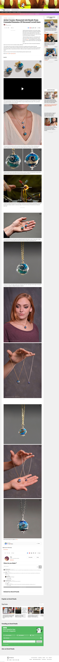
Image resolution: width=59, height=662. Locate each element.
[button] (40, 604)
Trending (6, 12)
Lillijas (8, 583)
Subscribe (39, 641)
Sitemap (31, 659)
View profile (30, 557)
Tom (6, 24)
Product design (5, 549)
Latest (10, 12)
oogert (6, 572)
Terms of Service (49, 659)
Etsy (27, 39)
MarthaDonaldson (7, 569)
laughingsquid (12, 53)
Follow (38, 557)
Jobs (47, 657)
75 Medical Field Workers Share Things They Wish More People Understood (50, 58)
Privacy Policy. (7, 644)
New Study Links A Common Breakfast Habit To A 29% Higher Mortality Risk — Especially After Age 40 (50, 115)
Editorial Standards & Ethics (37, 659)
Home (2, 12)
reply (8, 582)
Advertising (40, 657)
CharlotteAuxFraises (8, 580)
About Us (44, 657)
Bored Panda (10, 658)
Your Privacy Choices (34, 657)
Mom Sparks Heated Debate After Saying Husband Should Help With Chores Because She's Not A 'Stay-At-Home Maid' (50, 101)
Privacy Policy (44, 659)
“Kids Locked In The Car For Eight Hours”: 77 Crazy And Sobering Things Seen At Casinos (49, 44)
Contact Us (50, 657)
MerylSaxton (8, 576)
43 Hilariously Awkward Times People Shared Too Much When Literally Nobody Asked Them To (50, 30)
